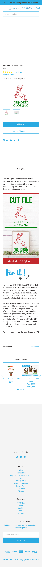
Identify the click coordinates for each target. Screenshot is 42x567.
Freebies (21, 511)
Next (40, 375)
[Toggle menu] (2, 8)
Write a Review (8, 75)
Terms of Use (21, 473)
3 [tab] (24, 389)
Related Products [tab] (21, 359)
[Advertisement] (21, 40)
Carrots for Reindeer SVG (11, 379)
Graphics (21, 508)
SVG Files (21, 503)
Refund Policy (21, 486)
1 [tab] (18, 389)
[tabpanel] (11, 374)
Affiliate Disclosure (21, 483)
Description (21, 169)
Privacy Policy (21, 481)
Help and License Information (21, 475)
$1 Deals (21, 513)
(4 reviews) (18, 72)
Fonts (21, 506)
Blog (21, 470)
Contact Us (21, 488)
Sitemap (21, 491)
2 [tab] (21, 389)
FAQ (21, 478)
